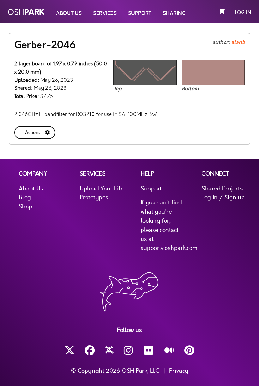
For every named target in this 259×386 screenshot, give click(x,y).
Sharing (174, 13)
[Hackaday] (109, 350)
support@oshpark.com (169, 248)
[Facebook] (90, 350)
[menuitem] (35, 131)
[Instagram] (129, 350)
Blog (25, 197)
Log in (243, 12)
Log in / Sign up (223, 197)
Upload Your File (102, 188)
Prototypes (94, 197)
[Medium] (169, 351)
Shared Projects (222, 188)
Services (105, 13)
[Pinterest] (189, 350)
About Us (69, 13)
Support (139, 13)
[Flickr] (149, 350)
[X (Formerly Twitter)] (69, 350)
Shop (25, 206)
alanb (238, 42)
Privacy (178, 371)
